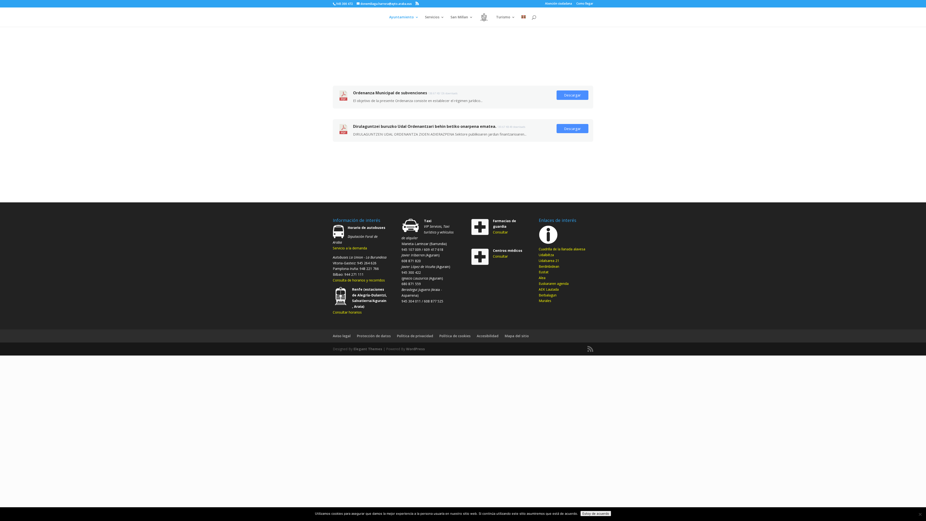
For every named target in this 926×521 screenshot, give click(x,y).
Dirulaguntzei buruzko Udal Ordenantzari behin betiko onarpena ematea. (424, 126)
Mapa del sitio (517, 336)
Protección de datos (374, 336)
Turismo (503, 17)
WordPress (415, 349)
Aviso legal (342, 336)
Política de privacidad (415, 336)
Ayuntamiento (401, 17)
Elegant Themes (368, 349)
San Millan (459, 17)
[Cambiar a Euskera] (523, 21)
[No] (920, 514)
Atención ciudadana (558, 4)
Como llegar (584, 4)
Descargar (572, 95)
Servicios (432, 17)
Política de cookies (454, 336)
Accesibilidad (487, 336)
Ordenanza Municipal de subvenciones (390, 93)
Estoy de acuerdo (595, 513)
